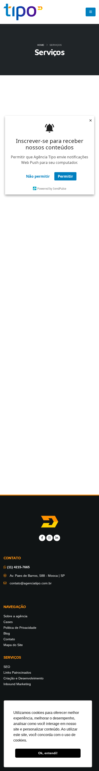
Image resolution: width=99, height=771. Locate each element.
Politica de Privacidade (19, 627)
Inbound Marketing (49, 413)
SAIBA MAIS (49, 273)
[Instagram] (49, 538)
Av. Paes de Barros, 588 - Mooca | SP (37, 575)
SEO (49, 115)
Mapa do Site (13, 645)
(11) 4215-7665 (18, 567)
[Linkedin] (57, 538)
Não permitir (38, 176)
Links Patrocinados (49, 215)
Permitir (65, 176)
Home (40, 45)
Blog (6, 633)
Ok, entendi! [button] (48, 753)
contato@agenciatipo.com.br (31, 583)
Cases (8, 622)
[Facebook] (42, 538)
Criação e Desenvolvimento (49, 314)
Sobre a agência (15, 616)
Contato (9, 639)
